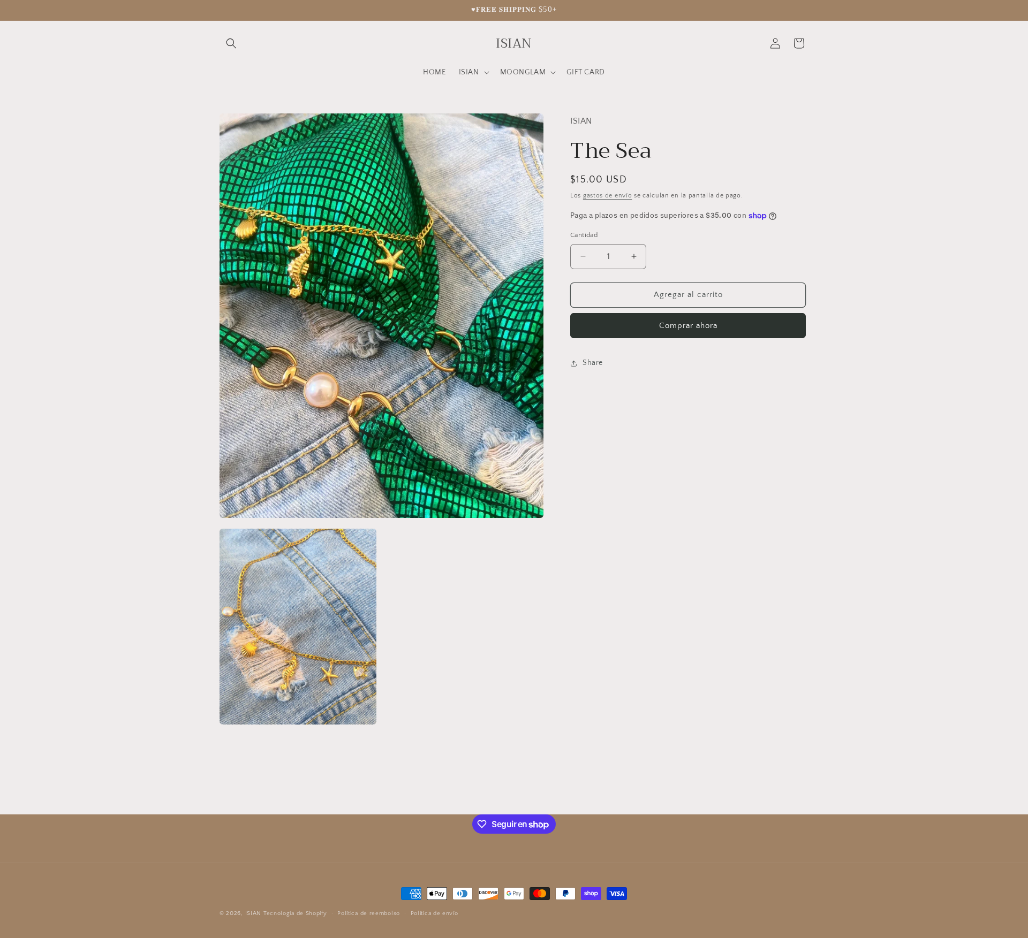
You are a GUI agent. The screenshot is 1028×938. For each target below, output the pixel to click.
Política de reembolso (368, 913)
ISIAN (253, 913)
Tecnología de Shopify (295, 913)
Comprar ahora (688, 325)
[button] (231, 43)
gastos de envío (607, 195)
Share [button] (593, 363)
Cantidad (584, 235)
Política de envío (434, 913)
